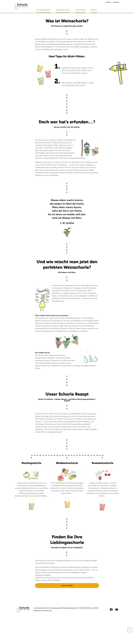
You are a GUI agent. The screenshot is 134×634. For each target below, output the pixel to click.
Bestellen (94, 10)
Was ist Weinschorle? (43, 10)
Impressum (108, 2)
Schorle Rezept (80, 10)
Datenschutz (116, 2)
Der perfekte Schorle (63, 10)
